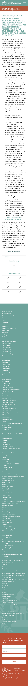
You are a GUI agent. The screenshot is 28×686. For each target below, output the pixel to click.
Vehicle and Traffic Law (8, 611)
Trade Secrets (6, 588)
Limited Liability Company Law (11, 474)
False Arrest (5, 415)
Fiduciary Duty (6, 425)
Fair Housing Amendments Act (10, 413)
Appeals (4, 324)
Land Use (4, 465)
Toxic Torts (5, 585)
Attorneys (5, 332)
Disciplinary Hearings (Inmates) (11, 389)
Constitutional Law (7, 358)
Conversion (5, 366)
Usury (3, 607)
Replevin (4, 552)
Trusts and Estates (7, 596)
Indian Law (5, 442)
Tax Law (4, 567)
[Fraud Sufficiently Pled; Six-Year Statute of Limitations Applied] (20, 282)
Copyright (5, 370)
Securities (5, 556)
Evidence (18, 16)
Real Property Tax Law (8, 548)
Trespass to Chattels (8, 594)
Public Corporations (7, 533)
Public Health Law (7, 535)
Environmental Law (7, 402)
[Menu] (24, 3)
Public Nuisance (6, 537)
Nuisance (4, 507)
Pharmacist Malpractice (8, 514)
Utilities (4, 609)
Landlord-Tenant (7, 467)
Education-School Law (8, 391)
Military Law (5, 491)
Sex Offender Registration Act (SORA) (12, 560)
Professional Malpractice (9, 529)
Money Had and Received (9, 493)
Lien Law (4, 472)
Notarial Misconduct (7, 505)
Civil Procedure (6, 349)
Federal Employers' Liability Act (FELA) (13, 423)
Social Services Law (7, 562)
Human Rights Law (7, 436)
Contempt (5, 362)
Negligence (5, 499)
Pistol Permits (6, 518)
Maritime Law (6, 482)
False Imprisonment (7, 419)
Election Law (5, 394)
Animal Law (5, 322)
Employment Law (7, 398)
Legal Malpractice (7, 470)
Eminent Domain (7, 396)
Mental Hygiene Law (8, 488)
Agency (4, 320)
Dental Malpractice (7, 387)
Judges (4, 457)
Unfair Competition (7, 602)
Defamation (5, 385)
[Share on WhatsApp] (14, 265)
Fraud (3, 432)
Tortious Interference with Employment (13, 573)
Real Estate (5, 539)
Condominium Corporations (10, 354)
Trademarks (5, 590)
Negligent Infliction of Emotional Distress (14, 501)
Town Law (5, 583)
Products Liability (7, 526)
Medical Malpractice (7, 486)
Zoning (4, 623)
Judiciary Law (6, 459)
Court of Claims (6, 379)
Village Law (5, 617)
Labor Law (5, 461)
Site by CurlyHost (7, 678)
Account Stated (6, 313)
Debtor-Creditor (6, 383)
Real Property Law (7, 545)
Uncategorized (6, 598)
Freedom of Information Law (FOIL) (12, 434)
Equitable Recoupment (8, 404)
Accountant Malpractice (8, 316)
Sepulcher (5, 558)
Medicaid (4, 484)
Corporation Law (7, 373)
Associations (5, 330)
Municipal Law (6, 495)
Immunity (4, 440)
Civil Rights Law (6, 351)
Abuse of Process (7, 311)
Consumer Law (6, 360)
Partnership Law (6, 510)
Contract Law (6, 364)
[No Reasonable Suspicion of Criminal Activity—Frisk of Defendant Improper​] (8, 277)
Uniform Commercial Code (9, 604)
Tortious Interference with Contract (12, 571)
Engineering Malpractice (9, 400)
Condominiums (6, 356)
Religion (4, 550)
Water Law (5, 619)
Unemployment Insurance (9, 600)
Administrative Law (7, 318)
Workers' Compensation (9, 621)
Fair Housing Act (6, 410)
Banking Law (5, 335)
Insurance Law (6, 444)
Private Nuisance (7, 522)
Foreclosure (5, 429)
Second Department (16, 257)
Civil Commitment (7, 343)
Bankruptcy (5, 337)
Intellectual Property (8, 446)
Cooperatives (6, 368)
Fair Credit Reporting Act (9, 408)
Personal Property (7, 512)
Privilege (4, 524)
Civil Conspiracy (6, 345)
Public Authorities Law (8, 531)
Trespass (4, 592)
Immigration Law (7, 438)
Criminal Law (7, 16)
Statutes (4, 564)
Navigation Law (6, 497)
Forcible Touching (7, 427)
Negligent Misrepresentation (10, 503)
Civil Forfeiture (6, 347)
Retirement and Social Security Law (12, 554)
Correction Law (6, 375)
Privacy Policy (17, 678)
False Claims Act (6, 417)
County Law (5, 377)
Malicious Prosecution (8, 480)
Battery (4, 339)
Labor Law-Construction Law (10, 463)
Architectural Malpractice (9, 328)
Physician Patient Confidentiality (11, 516)
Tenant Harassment (7, 569)
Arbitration (5, 326)
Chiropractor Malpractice (9, 341)
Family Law (5, 421)
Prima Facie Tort (6, 520)
